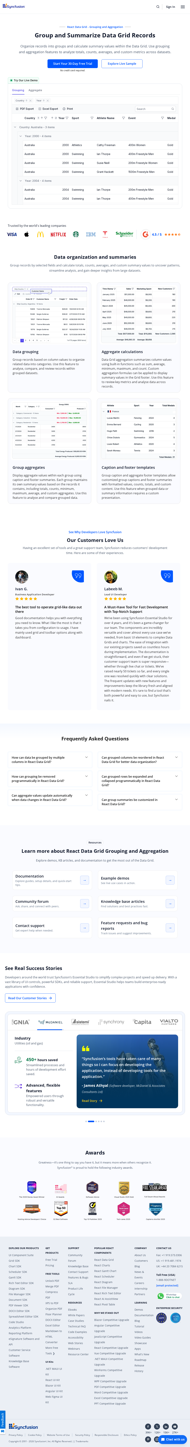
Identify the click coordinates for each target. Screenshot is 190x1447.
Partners (140, 1294)
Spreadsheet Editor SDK (23, 1316)
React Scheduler (104, 1276)
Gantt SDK (15, 1277)
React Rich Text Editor (107, 1293)
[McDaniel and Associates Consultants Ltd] (50, 1022)
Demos (139, 1309)
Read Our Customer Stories (27, 998)
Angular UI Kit (54, 1391)
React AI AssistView (106, 1299)
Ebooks (72, 1309)
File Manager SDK (20, 1294)
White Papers (76, 1315)
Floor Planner (53, 1314)
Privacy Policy (16, 1435)
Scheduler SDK (18, 1272)
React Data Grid (104, 1260)
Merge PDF (52, 1286)
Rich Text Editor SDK (21, 1283)
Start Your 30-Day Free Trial (72, 64)
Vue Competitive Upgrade (110, 1353)
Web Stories (75, 1343)
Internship (141, 1288)
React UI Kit (52, 1380)
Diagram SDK (17, 1288)
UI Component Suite (21, 1255)
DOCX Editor (53, 1320)
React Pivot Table (104, 1304)
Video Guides (143, 1337)
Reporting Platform (20, 1333)
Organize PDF (53, 1308)
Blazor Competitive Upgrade (111, 1320)
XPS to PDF (51, 1303)
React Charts (102, 1265)
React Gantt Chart (105, 1271)
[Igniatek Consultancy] (21, 1022)
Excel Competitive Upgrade (111, 1398)
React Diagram (103, 1282)
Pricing (49, 1265)
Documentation (29, 876)
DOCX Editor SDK (19, 1311)
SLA (70, 1283)
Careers (139, 1283)
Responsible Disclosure (107, 1435)
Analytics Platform (20, 1327)
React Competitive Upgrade (111, 1348)
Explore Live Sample (122, 64)
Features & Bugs (78, 1277)
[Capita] (142, 1022)
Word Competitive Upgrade (111, 1392)
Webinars (74, 1348)
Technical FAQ (77, 1326)
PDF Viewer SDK (18, 1305)
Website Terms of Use (58, 1435)
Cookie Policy (35, 1435)
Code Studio (16, 1322)
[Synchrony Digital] (111, 1022)
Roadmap (140, 1360)
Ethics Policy (130, 1435)
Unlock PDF (52, 1281)
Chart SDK (15, 1266)
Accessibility (75, 1337)
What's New (142, 1354)
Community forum (32, 901)
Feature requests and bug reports (124, 925)
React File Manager (106, 1287)
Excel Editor (52, 1325)
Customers (141, 1260)
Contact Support (78, 1272)
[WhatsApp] (169, 1294)
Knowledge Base (78, 1266)
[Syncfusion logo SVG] (16, 6)
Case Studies (76, 1321)
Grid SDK (14, 1260)
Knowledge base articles (123, 901)
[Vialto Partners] (169, 1022)
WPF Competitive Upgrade (110, 1381)
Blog (137, 1266)
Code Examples (77, 1332)
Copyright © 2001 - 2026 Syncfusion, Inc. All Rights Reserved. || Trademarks (48, 1441)
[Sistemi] (80, 1022)
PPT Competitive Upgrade (110, 1403)
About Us (140, 1255)
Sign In (170, 7)
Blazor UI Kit (53, 1385)
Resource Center (78, 1354)
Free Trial (51, 1260)
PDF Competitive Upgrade (110, 1387)
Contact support (30, 925)
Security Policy (82, 1435)
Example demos (115, 878)
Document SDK (18, 1300)
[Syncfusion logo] (23, 1426)
